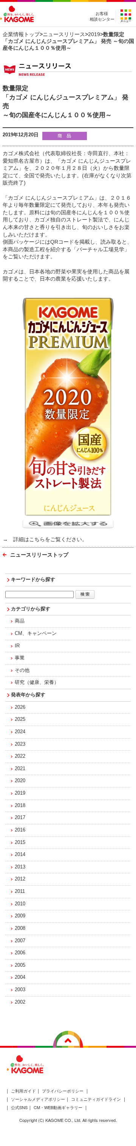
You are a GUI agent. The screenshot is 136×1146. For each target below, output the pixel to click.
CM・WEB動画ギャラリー (58, 1107)
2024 (20, 731)
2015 (20, 842)
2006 (20, 952)
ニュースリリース (64, 34)
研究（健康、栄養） (37, 682)
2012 (20, 879)
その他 (22, 670)
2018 (20, 805)
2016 (20, 830)
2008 (20, 928)
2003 (20, 989)
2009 (20, 916)
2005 (20, 965)
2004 (20, 977)
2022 (20, 756)
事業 (20, 658)
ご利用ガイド (23, 1091)
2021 (20, 768)
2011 (20, 891)
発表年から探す (28, 694)
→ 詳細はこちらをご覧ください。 (45, 539)
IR (17, 646)
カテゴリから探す (30, 609)
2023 (20, 744)
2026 (20, 707)
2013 (20, 867)
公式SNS (19, 1107)
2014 (20, 854)
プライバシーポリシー (62, 1091)
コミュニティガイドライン (96, 1099)
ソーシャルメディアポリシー (38, 1099)
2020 (20, 780)
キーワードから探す (33, 579)
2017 (20, 817)
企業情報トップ (21, 34)
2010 (20, 903)
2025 (20, 719)
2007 (20, 940)
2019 (94, 34)
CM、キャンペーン (36, 633)
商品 (20, 621)
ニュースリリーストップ (39, 555)
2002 (20, 1002)
